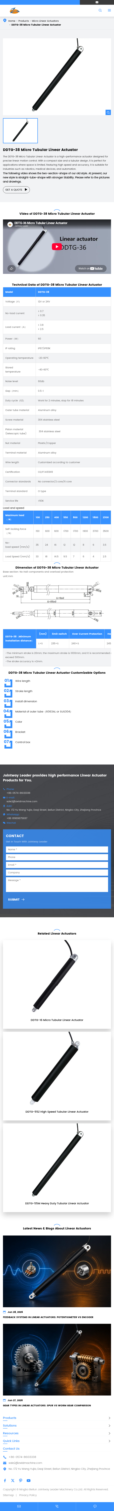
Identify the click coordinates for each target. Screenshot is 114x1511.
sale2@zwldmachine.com (22, 801)
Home (11, 21)
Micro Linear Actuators (45, 21)
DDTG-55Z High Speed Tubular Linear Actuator (57, 1112)
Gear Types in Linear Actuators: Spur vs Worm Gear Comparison (47, 1405)
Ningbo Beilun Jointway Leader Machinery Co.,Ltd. (51, 1489)
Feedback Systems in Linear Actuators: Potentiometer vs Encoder (48, 1317)
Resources (11, 1433)
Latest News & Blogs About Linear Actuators (57, 1228)
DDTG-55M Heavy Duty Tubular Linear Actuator (57, 1203)
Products (23, 21)
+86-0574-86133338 (18, 793)
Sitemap (8, 1495)
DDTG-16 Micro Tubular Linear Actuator (57, 1020)
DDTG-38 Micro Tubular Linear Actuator (36, 25)
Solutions (10, 1425)
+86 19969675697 (17, 818)
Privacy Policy (28, 1495)
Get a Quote (16, 190)
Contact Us (11, 1448)
